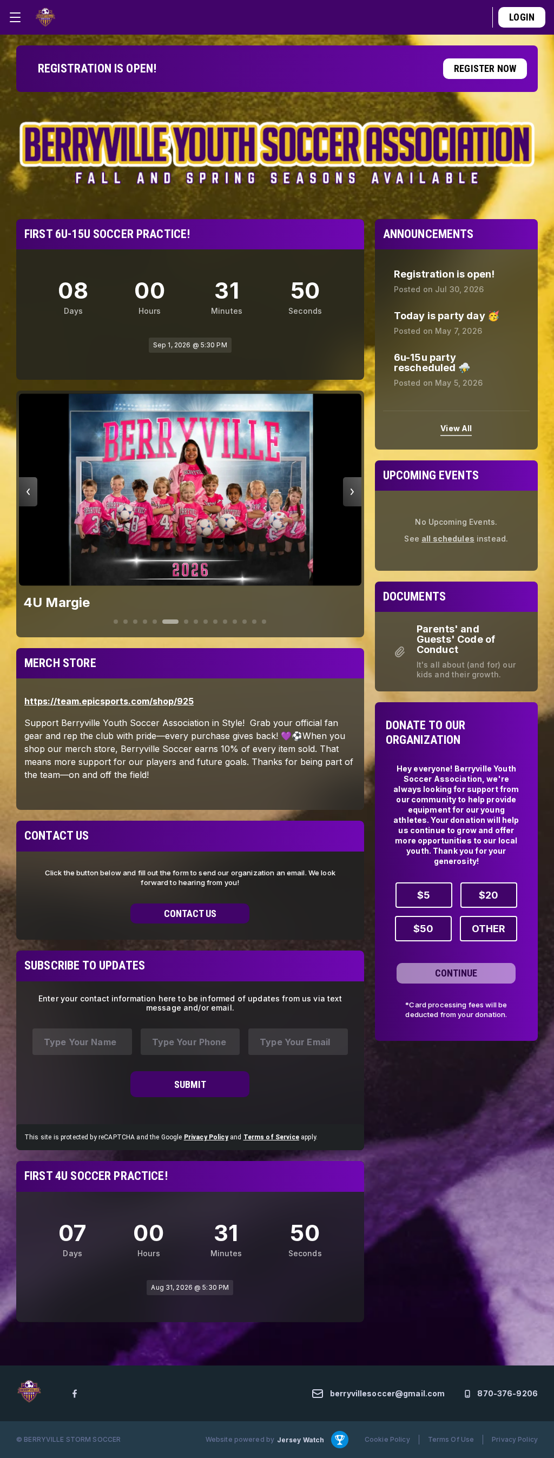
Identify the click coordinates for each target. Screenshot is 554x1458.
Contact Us (190, 897)
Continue (456, 973)
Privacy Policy (206, 1121)
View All (456, 428)
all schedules (447, 538)
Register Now (485, 68)
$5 (423, 895)
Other (488, 928)
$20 (488, 895)
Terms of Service (271, 1121)
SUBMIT (190, 1068)
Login (522, 17)
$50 (423, 928)
